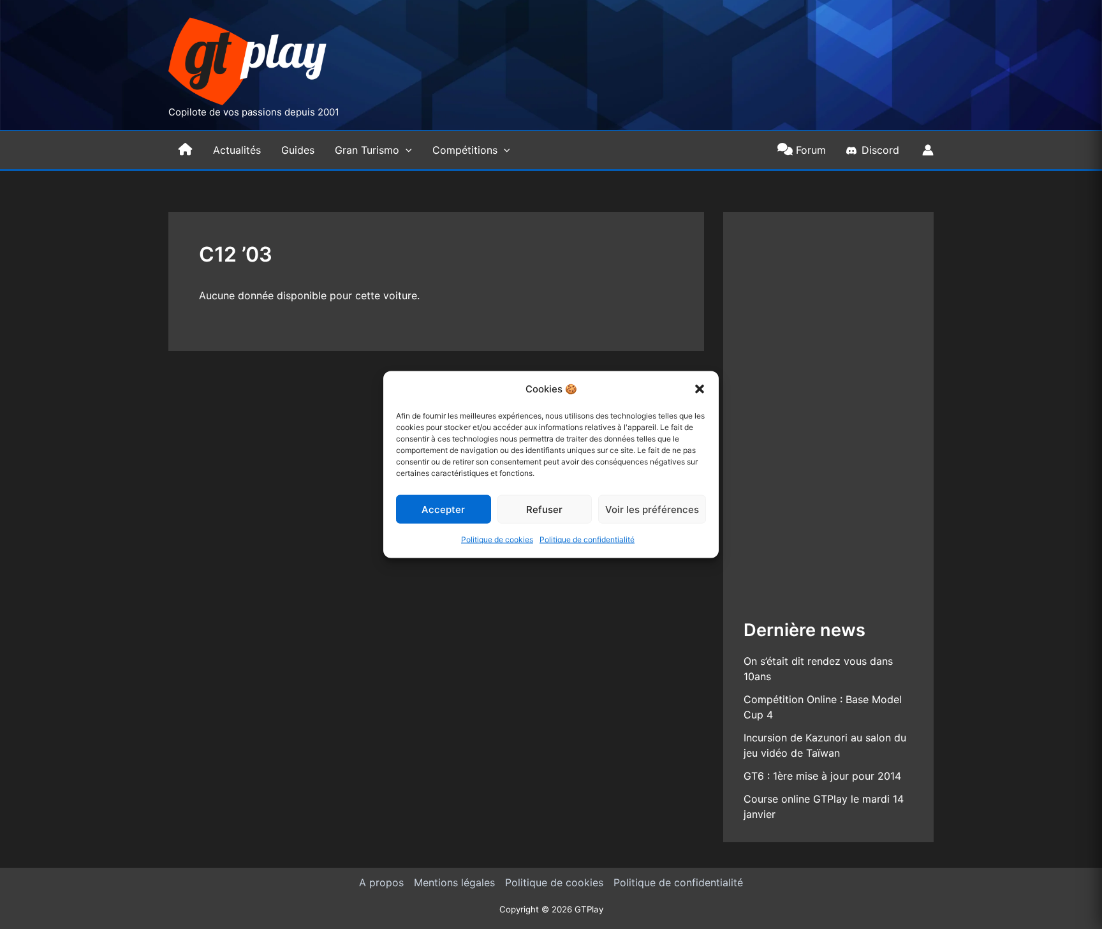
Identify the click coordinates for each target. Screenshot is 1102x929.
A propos (381, 882)
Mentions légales (454, 882)
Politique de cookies (497, 539)
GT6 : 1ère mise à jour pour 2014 (822, 775)
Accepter (443, 509)
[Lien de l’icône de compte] (928, 150)
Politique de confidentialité (587, 539)
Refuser (544, 509)
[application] (405, 150)
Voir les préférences (652, 509)
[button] (699, 389)
